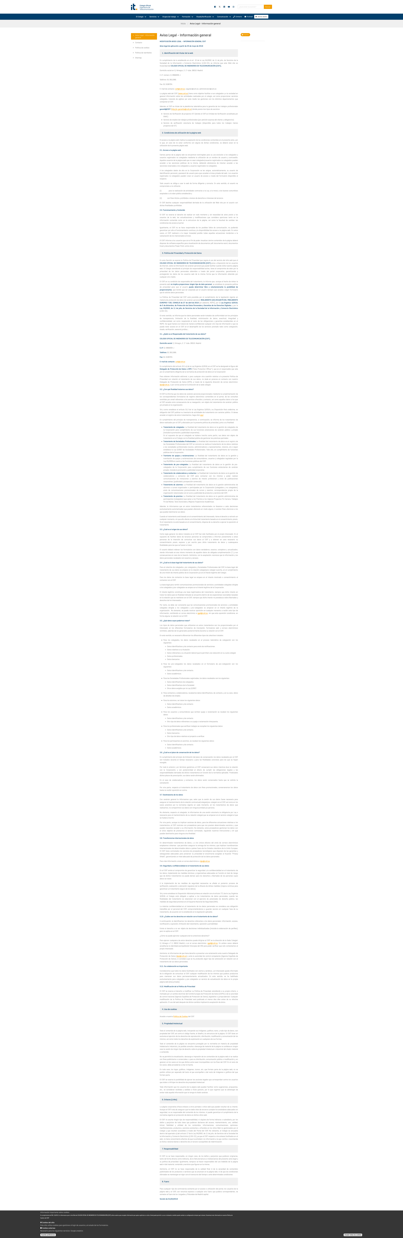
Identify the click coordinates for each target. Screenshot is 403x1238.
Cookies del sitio (48, 1222)
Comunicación (222, 17)
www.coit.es (183, 93)
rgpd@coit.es (202, 613)
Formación (186, 17)
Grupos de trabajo (169, 17)
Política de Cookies (180, 1016)
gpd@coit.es (213, 943)
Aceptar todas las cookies (353, 1235)
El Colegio (139, 17)
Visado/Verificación (203, 17)
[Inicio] (143, 7)
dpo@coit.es (164, 385)
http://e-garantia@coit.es (181, 109)
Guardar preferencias (48, 1235)
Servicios (152, 17)
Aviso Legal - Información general (205, 23)
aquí (201, 415)
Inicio (183, 23)
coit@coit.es (180, 89)
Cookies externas (48, 1228)
